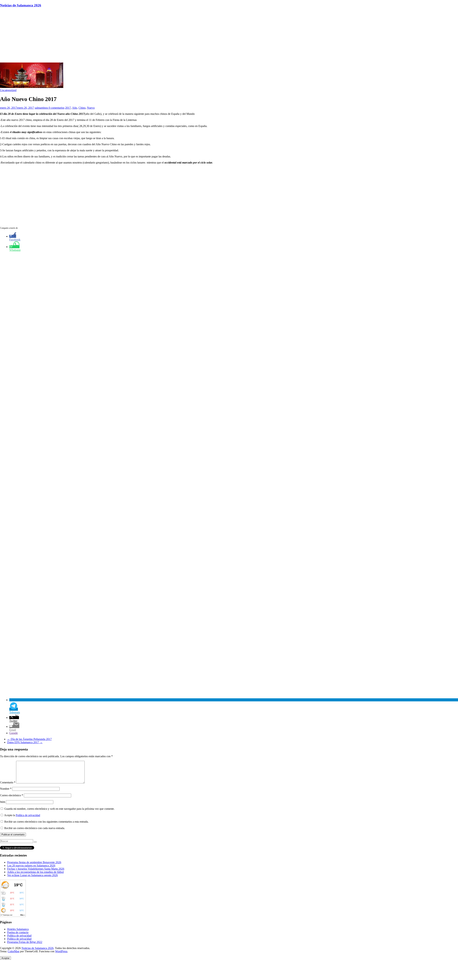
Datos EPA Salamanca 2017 (25, 742)
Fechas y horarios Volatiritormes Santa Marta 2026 (35, 868)
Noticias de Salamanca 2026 (20, 5)
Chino (82, 107)
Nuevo (91, 107)
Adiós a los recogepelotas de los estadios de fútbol (35, 871)
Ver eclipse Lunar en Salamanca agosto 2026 (32, 875)
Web (2, 801)
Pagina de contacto (17, 932)
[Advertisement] (229, 36)
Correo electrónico (11, 795)
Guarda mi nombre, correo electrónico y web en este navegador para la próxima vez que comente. (59, 808)
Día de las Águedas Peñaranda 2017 (29, 739)
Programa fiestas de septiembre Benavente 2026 (34, 862)
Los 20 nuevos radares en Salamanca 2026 (31, 865)
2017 (68, 107)
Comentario (7, 782)
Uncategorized (8, 90)
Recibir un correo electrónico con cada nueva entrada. (34, 828)
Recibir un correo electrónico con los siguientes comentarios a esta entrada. (46, 821)
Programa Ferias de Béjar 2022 (24, 942)
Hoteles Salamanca (18, 929)
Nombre (5, 788)
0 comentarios (56, 107)
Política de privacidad (28, 815)
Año (74, 107)
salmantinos (42, 107)
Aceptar (5, 958)
